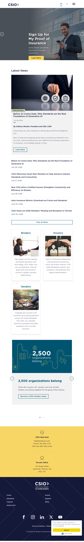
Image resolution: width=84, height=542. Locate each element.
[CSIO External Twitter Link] (51, 517)
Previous (2, 34)
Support (48, 498)
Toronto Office (42, 462)
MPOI (47, 502)
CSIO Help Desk (42, 437)
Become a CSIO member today (33, 396)
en (61, 4)
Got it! (66, 530)
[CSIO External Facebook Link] (24, 517)
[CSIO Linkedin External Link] (42, 517)
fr (67, 4)
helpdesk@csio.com (42, 441)
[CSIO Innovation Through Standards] (13, 4)
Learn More (36, 58)
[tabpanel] (42, 372)
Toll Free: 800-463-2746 (42, 446)
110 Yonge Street (42, 466)
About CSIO (11, 505)
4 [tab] (44, 417)
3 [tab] (42, 417)
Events (47, 495)
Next (82, 34)
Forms (9, 495)
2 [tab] (41, 417)
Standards (10, 498)
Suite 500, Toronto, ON (42, 469)
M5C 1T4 (42, 472)
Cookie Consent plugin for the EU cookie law (66, 533)
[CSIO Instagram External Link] (33, 517)
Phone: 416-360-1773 (42, 444)
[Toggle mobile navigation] (73, 4)
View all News (42, 222)
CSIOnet (10, 502)
